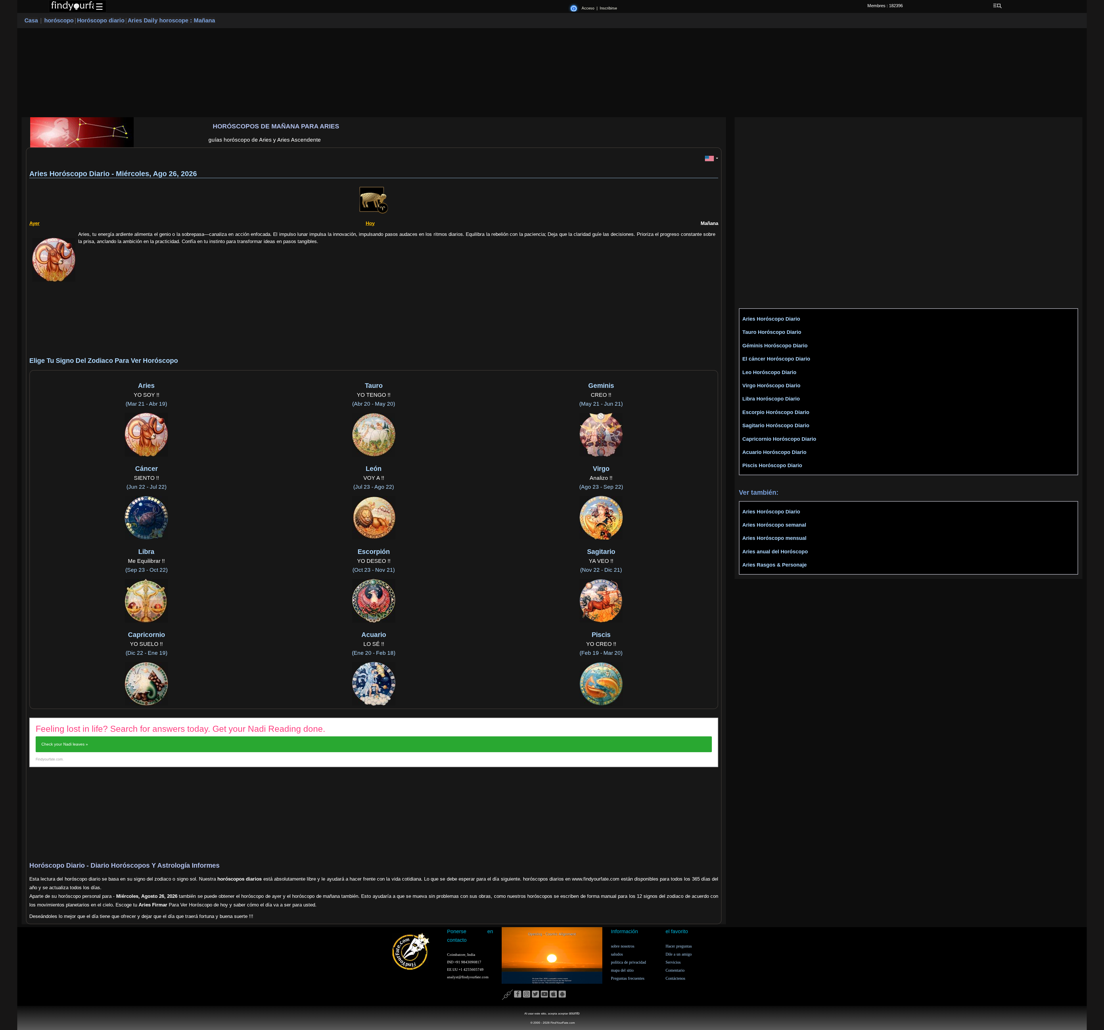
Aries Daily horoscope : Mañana (171, 20)
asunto (574, 1013)
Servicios (673, 962)
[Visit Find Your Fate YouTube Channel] (544, 994)
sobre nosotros (622, 946)
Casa (31, 20)
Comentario (675, 970)
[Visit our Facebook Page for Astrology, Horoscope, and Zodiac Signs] (517, 994)
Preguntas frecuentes (627, 978)
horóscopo (59, 20)
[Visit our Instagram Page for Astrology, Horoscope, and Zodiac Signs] (526, 994)
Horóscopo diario (100, 20)
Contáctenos (675, 978)
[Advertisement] (551, 72)
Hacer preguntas (679, 946)
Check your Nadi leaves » (64, 744)
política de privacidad (628, 962)
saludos (617, 954)
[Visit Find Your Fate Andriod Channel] (562, 994)
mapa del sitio (622, 970)
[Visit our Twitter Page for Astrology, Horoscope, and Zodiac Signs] (535, 994)
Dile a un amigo (679, 954)
